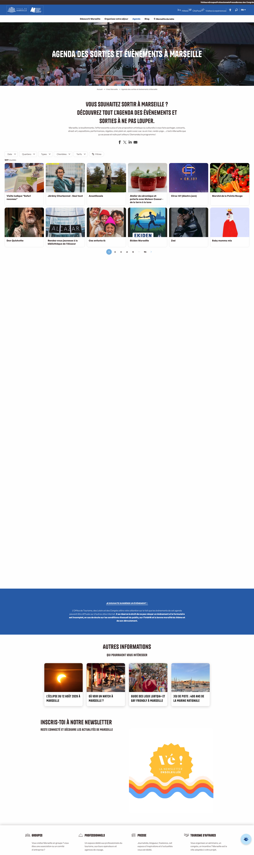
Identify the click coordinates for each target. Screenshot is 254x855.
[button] (236, 10)
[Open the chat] (246, 839)
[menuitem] (25, 10)
